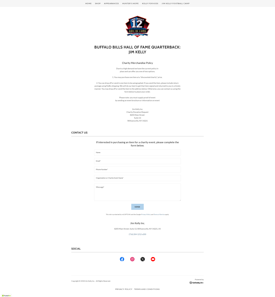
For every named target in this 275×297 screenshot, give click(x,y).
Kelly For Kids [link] (150, 3)
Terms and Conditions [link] (147, 289)
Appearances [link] (111, 3)
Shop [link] (98, 3)
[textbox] (137, 153)
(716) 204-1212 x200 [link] (137, 234)
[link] (137, 26)
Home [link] (88, 3)
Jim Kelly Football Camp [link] (176, 3)
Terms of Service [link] (159, 214)
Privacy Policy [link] (146, 214)
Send (137, 207)
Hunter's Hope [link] (130, 3)
